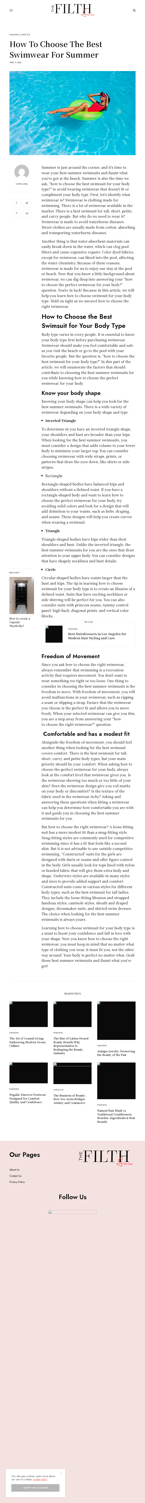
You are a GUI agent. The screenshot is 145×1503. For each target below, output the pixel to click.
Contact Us (15, 1176)
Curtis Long (22, 184)
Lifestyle (25, 35)
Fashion (14, 35)
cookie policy (40, 1479)
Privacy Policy (17, 1182)
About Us (14, 1170)
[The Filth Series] (73, 10)
